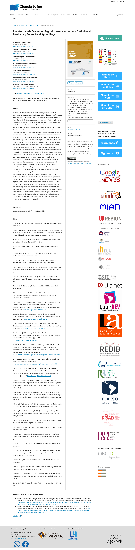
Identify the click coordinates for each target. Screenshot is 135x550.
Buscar (14, 19)
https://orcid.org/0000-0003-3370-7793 (24, 74)
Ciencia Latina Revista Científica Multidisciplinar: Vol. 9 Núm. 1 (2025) (54, 503)
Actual (12, 15)
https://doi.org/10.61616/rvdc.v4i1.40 (25, 340)
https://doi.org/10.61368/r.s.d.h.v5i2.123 (35, 319)
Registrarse (114, 1)
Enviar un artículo (105, 122)
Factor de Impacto (52, 15)
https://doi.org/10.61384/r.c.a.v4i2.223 (35, 310)
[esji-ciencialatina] (107, 280)
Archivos (20, 15)
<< (14, 516)
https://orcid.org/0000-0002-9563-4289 (24, 60)
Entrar (122, 1)
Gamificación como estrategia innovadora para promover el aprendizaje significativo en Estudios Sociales (51, 502)
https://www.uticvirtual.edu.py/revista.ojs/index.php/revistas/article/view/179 (37, 355)
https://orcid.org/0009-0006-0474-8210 (24, 54)
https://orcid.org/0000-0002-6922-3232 (24, 67)
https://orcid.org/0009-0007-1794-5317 (24, 81)
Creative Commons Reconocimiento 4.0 (79, 164)
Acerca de (38, 15)
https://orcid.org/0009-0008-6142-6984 (24, 47)
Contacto (95, 15)
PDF (71, 83)
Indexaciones (65, 15)
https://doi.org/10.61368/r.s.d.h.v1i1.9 (39, 376)
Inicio (14, 25)
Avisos (28, 15)
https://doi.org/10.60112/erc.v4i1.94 (34, 328)
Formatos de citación (75, 121)
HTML (79, 83)
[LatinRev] (110, 311)
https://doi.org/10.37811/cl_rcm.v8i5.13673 (30, 93)
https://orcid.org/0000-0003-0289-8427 (24, 88)
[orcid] (110, 459)
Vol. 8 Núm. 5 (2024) (32, 25)
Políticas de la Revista (80, 15)
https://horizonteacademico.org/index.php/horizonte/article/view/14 (35, 364)
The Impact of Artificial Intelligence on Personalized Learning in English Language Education (53, 509)
